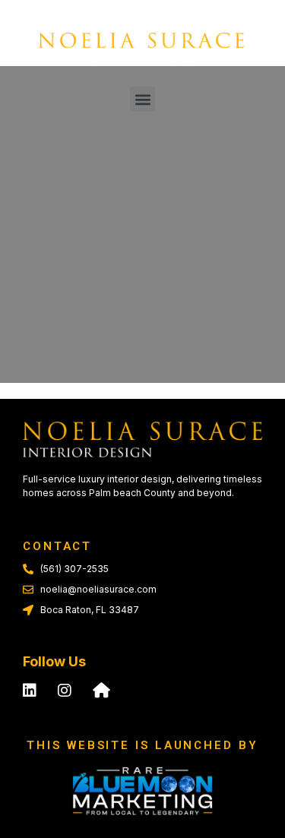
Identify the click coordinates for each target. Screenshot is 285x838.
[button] (142, 99)
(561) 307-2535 (74, 568)
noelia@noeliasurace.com (98, 589)
